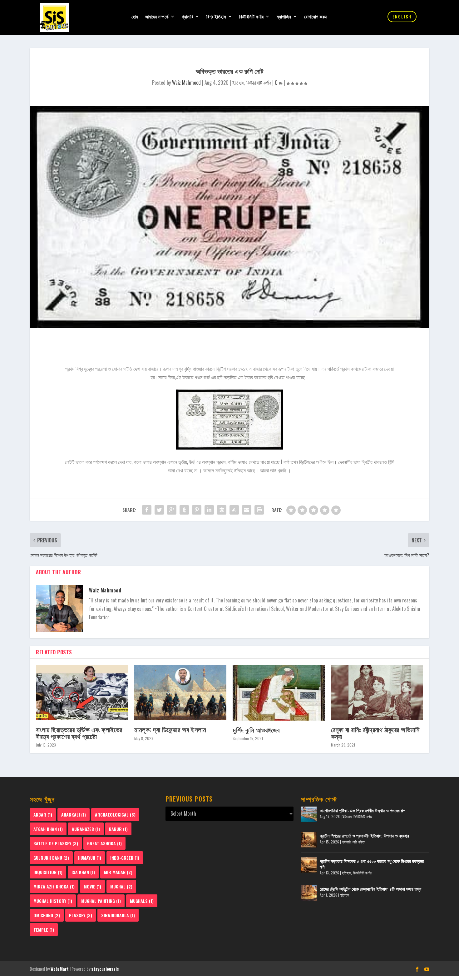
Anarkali (73, 814)
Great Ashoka (104, 843)
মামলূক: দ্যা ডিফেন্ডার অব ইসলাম (170, 729)
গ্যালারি (187, 17)
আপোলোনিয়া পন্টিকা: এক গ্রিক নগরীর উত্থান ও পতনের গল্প (362, 810)
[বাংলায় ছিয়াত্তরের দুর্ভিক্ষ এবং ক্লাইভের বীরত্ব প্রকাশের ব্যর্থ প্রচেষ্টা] (82, 692)
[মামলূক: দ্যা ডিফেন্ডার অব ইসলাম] (180, 692)
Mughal (121, 886)
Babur (118, 829)
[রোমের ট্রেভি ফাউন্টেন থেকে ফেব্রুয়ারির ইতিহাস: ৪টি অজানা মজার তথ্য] (309, 893)
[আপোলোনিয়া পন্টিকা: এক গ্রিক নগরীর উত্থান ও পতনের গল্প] (309, 814)
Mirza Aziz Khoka (54, 886)
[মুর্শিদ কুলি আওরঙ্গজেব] (279, 692)
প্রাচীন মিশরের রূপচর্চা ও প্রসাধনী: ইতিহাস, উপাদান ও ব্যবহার (364, 835)
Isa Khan (83, 872)
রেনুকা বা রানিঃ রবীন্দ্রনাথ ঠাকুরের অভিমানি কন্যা (375, 732)
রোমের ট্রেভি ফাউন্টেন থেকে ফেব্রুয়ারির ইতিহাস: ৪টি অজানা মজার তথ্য (370, 888)
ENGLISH (402, 16)
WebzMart (60, 969)
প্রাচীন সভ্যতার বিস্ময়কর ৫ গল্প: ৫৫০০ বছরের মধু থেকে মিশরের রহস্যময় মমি (372, 864)
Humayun (89, 857)
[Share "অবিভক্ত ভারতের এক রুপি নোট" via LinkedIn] (209, 510)
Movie (92, 886)
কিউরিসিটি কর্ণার (251, 17)
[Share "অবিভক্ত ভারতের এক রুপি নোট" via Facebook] (147, 510)
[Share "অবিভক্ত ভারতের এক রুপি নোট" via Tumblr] (184, 510)
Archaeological (115, 814)
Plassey (80, 915)
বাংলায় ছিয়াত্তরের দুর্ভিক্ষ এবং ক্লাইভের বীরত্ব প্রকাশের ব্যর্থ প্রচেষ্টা (79, 732)
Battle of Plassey (55, 843)
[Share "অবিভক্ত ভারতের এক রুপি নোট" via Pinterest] (196, 510)
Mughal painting (101, 901)
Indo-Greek (124, 857)
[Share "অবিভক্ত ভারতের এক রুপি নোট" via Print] (259, 510)
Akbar (42, 814)
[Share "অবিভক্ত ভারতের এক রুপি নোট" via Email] (246, 510)
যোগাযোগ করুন (315, 17)
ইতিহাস (238, 82)
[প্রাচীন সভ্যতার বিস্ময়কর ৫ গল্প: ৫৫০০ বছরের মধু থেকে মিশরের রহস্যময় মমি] (309, 865)
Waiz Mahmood (186, 82)
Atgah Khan (48, 829)
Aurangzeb (86, 829)
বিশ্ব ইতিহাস (216, 17)
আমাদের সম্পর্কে (157, 17)
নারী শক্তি (359, 841)
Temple (43, 929)
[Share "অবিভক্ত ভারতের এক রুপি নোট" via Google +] (171, 510)
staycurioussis (105, 969)
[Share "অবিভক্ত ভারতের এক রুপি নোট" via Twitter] (159, 510)
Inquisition (47, 872)
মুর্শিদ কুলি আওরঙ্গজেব (256, 729)
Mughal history (52, 901)
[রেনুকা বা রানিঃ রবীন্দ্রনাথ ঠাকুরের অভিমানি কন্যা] (377, 692)
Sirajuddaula (118, 915)
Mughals (142, 901)
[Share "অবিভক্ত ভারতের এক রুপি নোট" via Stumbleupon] (234, 510)
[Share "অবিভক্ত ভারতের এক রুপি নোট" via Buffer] (221, 510)
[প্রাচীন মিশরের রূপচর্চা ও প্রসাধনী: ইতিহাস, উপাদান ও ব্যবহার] (309, 840)
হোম (134, 17)
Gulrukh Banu (51, 857)
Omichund (46, 915)
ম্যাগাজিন (284, 17)
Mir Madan (118, 872)
